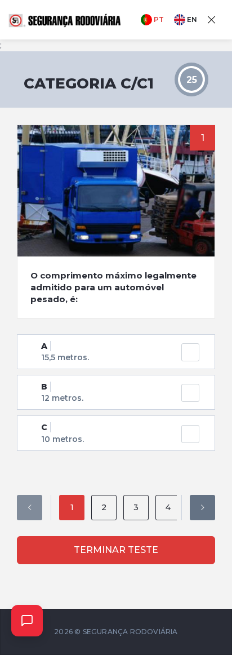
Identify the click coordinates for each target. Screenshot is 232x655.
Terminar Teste (116, 550)
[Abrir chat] (27, 620)
